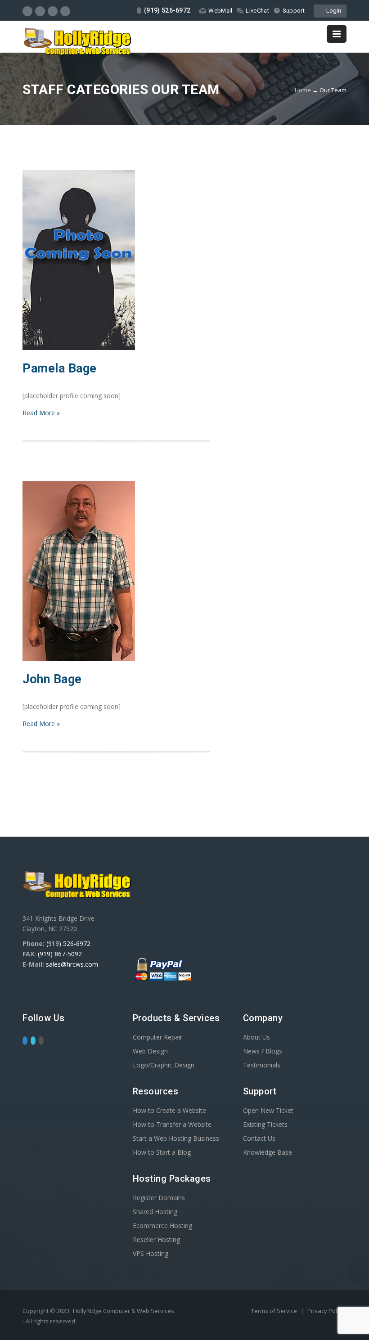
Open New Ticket (268, 1110)
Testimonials (261, 1065)
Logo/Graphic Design (163, 1065)
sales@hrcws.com (72, 964)
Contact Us (259, 1138)
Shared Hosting (155, 1211)
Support (294, 10)
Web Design (150, 1051)
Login (332, 10)
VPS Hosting (150, 1253)
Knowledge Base (267, 1152)
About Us (256, 1037)
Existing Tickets (265, 1124)
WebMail (220, 10)
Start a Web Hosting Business (176, 1138)
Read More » (41, 412)
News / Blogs (262, 1051)
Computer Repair (157, 1037)
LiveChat (257, 10)
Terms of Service (274, 1311)
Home (303, 90)
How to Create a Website (169, 1110)
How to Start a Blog (162, 1152)
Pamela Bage (59, 368)
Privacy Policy (325, 1311)
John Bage (52, 679)
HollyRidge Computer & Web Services (123, 1311)
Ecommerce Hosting (162, 1225)
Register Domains (159, 1197)
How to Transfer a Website (172, 1124)
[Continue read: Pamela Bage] (78, 347)
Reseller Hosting (156, 1239)
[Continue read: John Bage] (78, 658)
